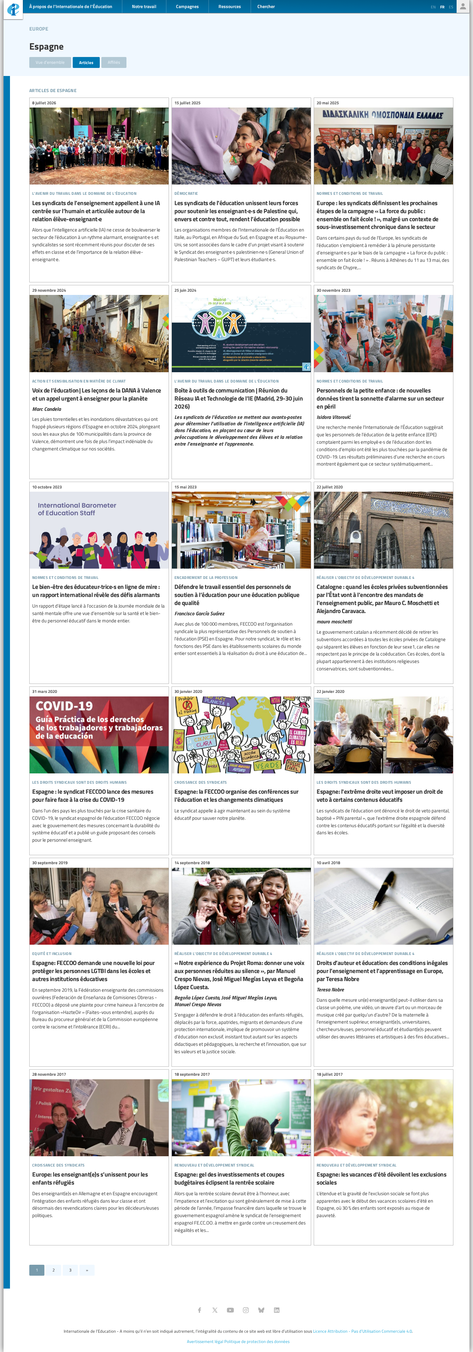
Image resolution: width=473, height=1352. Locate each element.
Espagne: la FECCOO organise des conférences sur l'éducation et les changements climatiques (241, 756)
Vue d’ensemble (50, 62)
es (451, 6)
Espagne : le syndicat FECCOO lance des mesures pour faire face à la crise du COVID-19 (99, 767)
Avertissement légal (205, 1341)
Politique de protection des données (257, 1341)
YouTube (230, 1310)
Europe (38, 28)
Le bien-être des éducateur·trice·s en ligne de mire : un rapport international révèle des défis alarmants (99, 555)
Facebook (199, 1310)
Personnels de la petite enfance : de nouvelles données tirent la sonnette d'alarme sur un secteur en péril (383, 378)
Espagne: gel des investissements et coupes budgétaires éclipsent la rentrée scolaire (241, 1153)
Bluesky (261, 1310)
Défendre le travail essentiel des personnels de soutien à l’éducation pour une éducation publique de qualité (241, 571)
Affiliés (114, 62)
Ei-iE (13, 10)
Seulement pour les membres (463, 6)
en (433, 6)
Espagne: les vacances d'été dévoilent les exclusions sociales (383, 1146)
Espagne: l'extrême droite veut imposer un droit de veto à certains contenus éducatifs (383, 763)
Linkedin (277, 1310)
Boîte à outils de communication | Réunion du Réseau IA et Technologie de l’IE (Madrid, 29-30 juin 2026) (241, 367)
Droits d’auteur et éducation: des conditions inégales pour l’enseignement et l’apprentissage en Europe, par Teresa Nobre (383, 951)
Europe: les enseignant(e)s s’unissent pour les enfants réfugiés (99, 1146)
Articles (86, 62)
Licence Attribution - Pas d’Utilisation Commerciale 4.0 (362, 1331)
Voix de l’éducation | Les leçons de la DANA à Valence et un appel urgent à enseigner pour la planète (99, 370)
